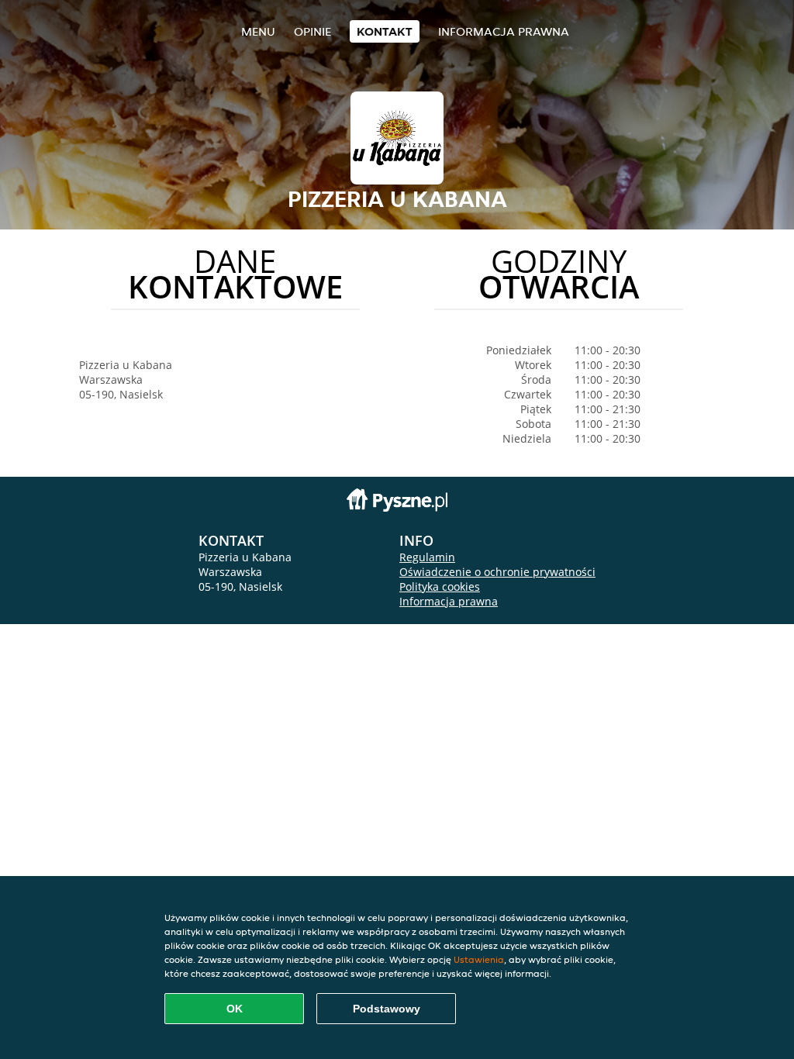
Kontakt (385, 31)
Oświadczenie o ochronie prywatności (497, 571)
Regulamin (427, 557)
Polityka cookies (439, 586)
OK (234, 1008)
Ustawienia (479, 959)
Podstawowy (386, 1008)
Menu (258, 31)
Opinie (312, 31)
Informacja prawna (503, 31)
